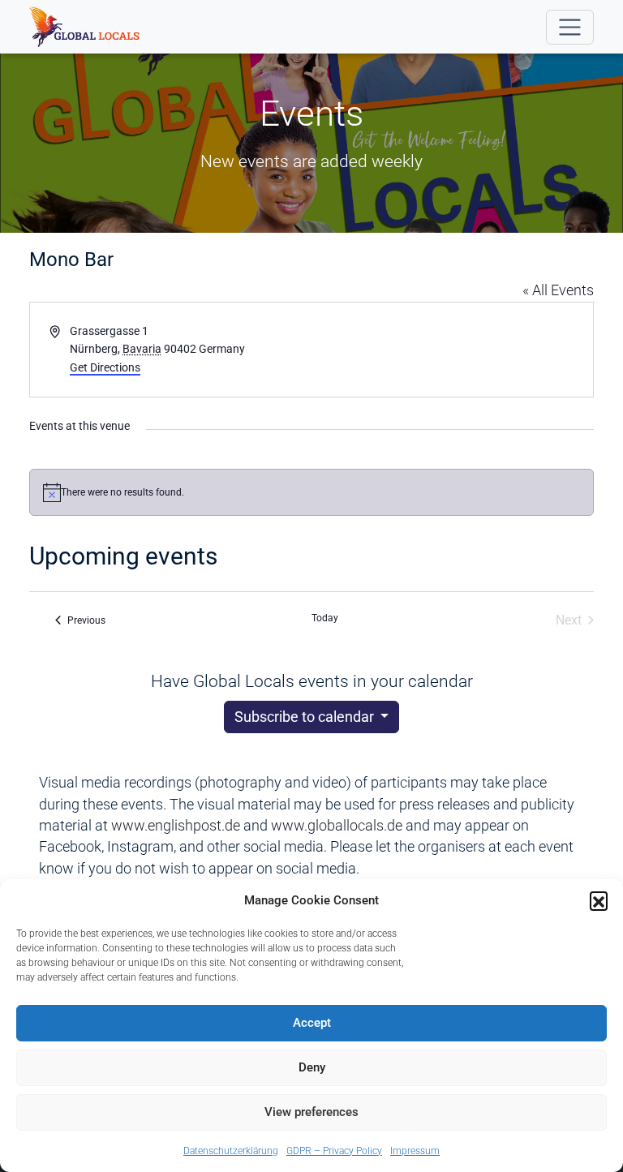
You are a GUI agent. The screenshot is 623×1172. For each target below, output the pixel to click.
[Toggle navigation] (570, 27)
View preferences (311, 1112)
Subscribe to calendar (305, 717)
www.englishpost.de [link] (175, 826)
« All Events (558, 290)
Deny (312, 1067)
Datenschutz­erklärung (230, 1151)
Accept (312, 1022)
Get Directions (105, 367)
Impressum (415, 1151)
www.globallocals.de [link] (336, 826)
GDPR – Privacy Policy (334, 1151)
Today (325, 618)
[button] (599, 900)
